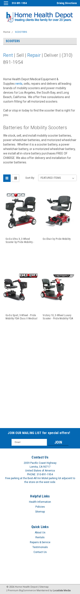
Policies (40, 506)
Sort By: (30, 177)
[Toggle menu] (6, 6)
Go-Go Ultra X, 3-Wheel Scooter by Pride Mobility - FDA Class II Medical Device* (21, 240)
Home (6, 32)
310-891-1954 (19, 3)
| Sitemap (43, 586)
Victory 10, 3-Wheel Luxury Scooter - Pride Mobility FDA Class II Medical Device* (58, 317)
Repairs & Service (40, 542)
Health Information (40, 501)
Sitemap (40, 511)
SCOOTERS (21, 32)
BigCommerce (27, 590)
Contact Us (40, 552)
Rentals (40, 537)
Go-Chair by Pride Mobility (57, 238)
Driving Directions (67, 3)
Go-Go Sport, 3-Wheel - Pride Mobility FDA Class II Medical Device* (21, 317)
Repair (34, 55)
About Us (40, 532)
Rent (8, 55)
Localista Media (62, 590)
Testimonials (40, 547)
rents (18, 83)
